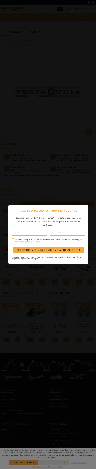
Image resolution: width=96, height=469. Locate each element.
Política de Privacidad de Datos (46, 239)
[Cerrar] (86, 207)
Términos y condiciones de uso (28, 242)
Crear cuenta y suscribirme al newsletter (48, 250)
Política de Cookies (69, 239)
